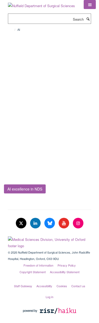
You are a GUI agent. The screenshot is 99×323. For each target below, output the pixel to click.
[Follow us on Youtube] (64, 223)
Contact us (78, 286)
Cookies (61, 286)
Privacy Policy (67, 265)
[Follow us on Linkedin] (36, 223)
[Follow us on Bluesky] (50, 223)
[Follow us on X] (21, 223)
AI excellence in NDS (24, 189)
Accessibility (44, 286)
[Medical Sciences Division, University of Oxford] (49, 241)
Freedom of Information (38, 265)
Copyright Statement (33, 272)
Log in (49, 297)
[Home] (12, 30)
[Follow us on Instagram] (78, 223)
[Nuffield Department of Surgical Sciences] (41, 3)
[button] (90, 4)
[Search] (88, 19)
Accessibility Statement (64, 272)
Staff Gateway (23, 286)
